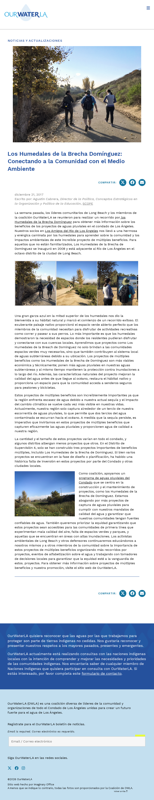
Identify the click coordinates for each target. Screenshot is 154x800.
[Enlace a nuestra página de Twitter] (11, 768)
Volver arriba (120, 791)
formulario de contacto (102, 674)
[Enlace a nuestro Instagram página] (25, 768)
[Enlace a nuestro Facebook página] (18, 768)
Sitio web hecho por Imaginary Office (31, 784)
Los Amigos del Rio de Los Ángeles (71, 231)
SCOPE (88, 203)
